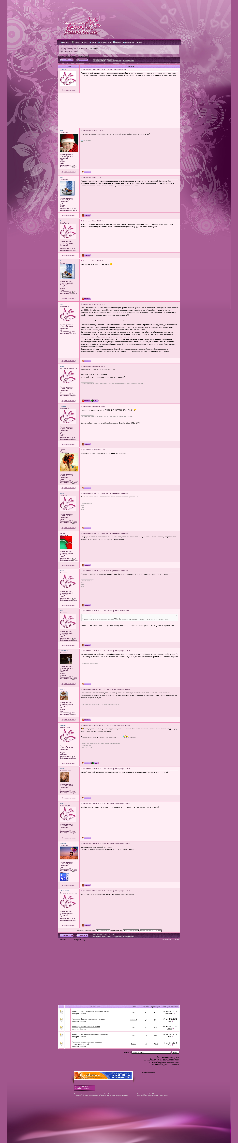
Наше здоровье (128, 61)
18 (73, 869)
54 (73, 210)
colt (134, 1012)
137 (73, 560)
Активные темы (82, 56)
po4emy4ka (169, 1013)
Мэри (169, 1045)
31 (73, 521)
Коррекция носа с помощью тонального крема (90, 1011)
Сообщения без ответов (66, 56)
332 (73, 558)
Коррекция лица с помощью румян (86, 1026)
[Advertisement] (119, 110)
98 (73, 677)
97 (73, 523)
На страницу (66, 51)
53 (73, 638)
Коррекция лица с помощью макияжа (87, 1042)
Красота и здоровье (114, 61)
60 (73, 640)
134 (73, 481)
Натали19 (133, 1020)
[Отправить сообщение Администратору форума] (66, 2)
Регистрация (129, 42)
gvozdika (104, 423)
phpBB (146, 1094)
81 (73, 208)
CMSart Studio (163, 1095)
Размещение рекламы (148, 1072)
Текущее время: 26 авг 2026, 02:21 (103, 59)
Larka (169, 1021)
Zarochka (122, 423)
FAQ (85, 42)
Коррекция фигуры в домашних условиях (88, 1019)
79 (73, 483)
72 (73, 679)
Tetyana (133, 1044)
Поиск (93, 42)
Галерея (66, 42)
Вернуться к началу (69, 90)
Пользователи (105, 42)
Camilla (169, 1029)
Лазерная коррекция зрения (74, 48)
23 (73, 871)
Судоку (76, 42)
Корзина (83, 1013)
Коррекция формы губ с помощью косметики (90, 1034)
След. (76, 51)
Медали (118, 42)
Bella (169, 1036)
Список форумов (99, 61)
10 (73, 167)
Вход (140, 42)
